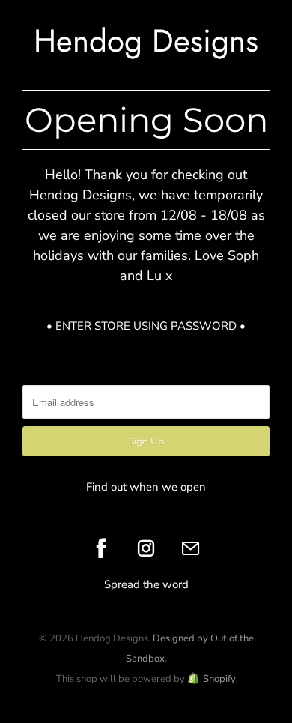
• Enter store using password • (146, 325)
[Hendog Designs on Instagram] (146, 548)
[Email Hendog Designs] (191, 548)
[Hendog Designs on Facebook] (101, 548)
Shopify (219, 679)
